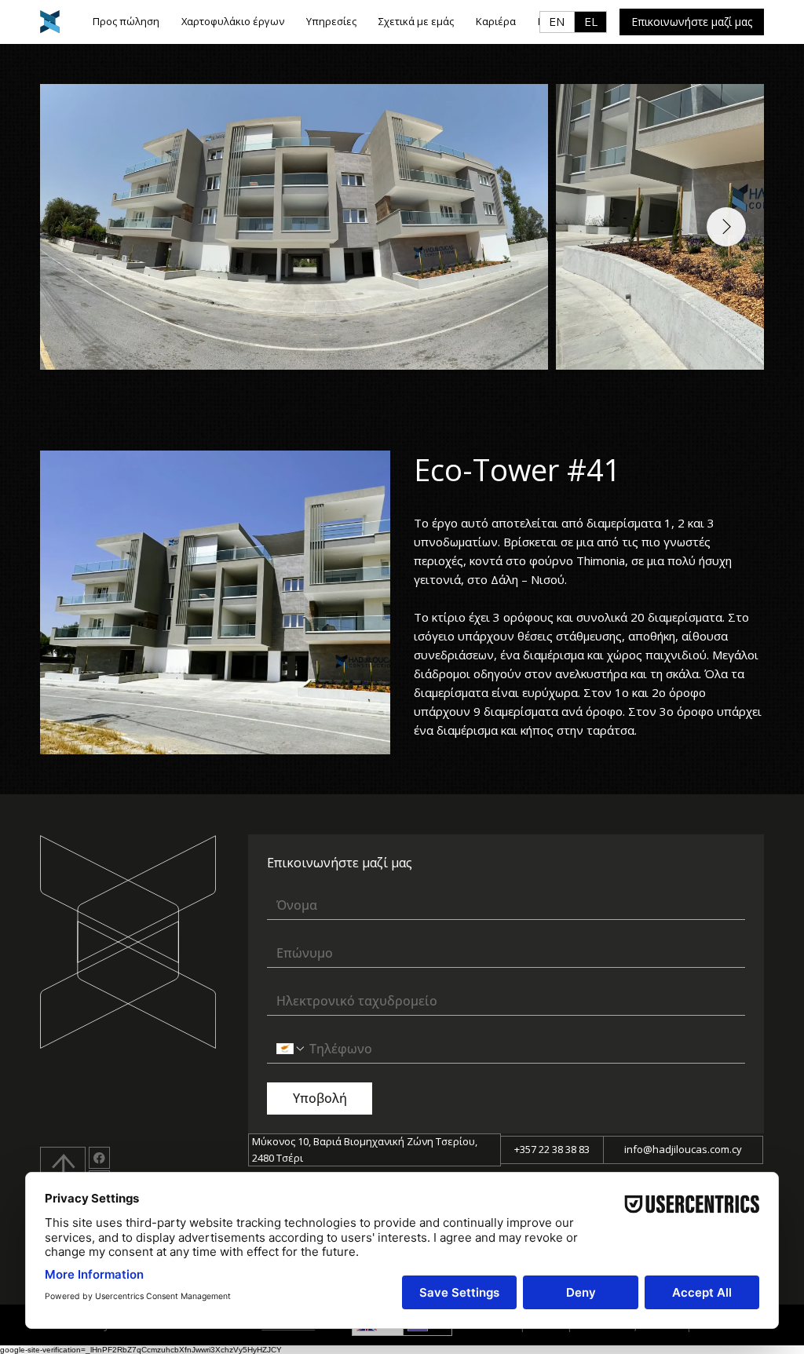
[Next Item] (726, 226)
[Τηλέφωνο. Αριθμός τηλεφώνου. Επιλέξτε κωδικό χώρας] (291, 1048)
